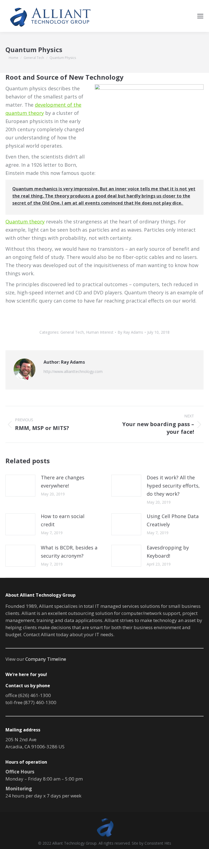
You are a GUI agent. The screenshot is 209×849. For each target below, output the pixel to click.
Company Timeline (45, 659)
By (130, 332)
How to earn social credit (62, 520)
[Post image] (20, 486)
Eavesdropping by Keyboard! (168, 551)
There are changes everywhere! (62, 481)
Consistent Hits (158, 843)
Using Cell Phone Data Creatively (173, 520)
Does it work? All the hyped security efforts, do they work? (173, 485)
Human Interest (99, 332)
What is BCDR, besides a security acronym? (69, 551)
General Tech (72, 332)
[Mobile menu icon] (200, 16)
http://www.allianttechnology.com (73, 371)
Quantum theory (25, 221)
